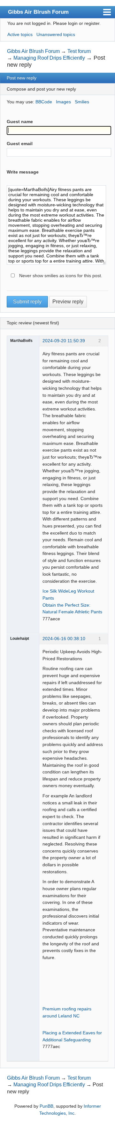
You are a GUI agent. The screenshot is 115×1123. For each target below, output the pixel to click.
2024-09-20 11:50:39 (63, 340)
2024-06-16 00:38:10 (63, 638)
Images (63, 101)
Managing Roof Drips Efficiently (49, 58)
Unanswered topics (55, 34)
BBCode (43, 101)
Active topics (20, 34)
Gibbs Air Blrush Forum (38, 12)
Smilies (82, 101)
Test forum (79, 51)
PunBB (46, 1106)
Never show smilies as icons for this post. (60, 275)
